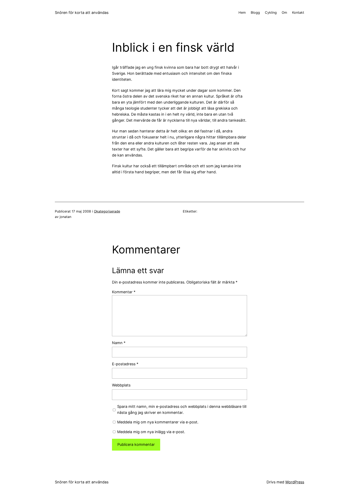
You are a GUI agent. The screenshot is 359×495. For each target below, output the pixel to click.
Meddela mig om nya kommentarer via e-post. (157, 422)
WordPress (294, 482)
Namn (118, 343)
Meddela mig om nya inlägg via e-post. (151, 432)
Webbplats (121, 385)
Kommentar (123, 292)
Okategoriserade (107, 211)
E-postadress (125, 364)
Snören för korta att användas (81, 12)
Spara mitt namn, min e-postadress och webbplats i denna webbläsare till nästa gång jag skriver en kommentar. (181, 409)
